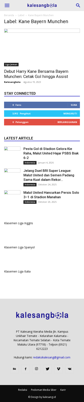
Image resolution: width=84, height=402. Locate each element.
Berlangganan (67, 122)
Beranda (9, 15)
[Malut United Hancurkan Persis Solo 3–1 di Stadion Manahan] (12, 198)
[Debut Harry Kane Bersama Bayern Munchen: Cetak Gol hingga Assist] (42, 47)
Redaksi (22, 390)
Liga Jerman (11, 64)
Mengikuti (70, 113)
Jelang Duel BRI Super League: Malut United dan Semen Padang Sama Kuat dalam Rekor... (48, 175)
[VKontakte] (69, 369)
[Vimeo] (58, 369)
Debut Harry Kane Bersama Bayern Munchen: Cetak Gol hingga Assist (36, 74)
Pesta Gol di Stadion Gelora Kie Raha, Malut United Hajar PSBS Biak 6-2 (51, 153)
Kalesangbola (12, 81)
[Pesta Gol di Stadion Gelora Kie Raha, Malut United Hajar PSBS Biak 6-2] (12, 154)
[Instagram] (36, 369)
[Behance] (14, 369)
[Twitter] (47, 369)
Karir (63, 390)
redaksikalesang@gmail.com (51, 357)
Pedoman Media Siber (43, 390)
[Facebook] (25, 369)
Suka (74, 104)
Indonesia (30, 162)
